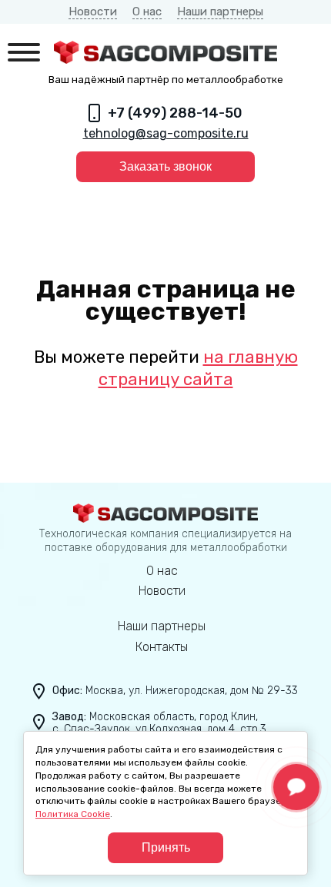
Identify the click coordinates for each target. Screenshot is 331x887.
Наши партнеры (220, 11)
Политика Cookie (72, 814)
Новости (93, 11)
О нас (147, 11)
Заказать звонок (165, 166)
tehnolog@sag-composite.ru (166, 133)
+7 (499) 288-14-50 (175, 113)
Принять (166, 847)
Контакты (161, 647)
